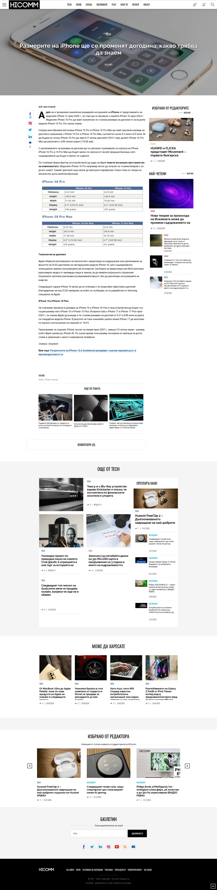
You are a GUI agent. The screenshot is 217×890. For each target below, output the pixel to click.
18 (30, 117)
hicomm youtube (117, 847)
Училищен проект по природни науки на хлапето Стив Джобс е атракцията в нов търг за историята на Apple (59, 562)
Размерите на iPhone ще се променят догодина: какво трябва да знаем (108, 49)
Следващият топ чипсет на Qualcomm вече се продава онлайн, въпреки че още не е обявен (60, 590)
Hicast (146, 4)
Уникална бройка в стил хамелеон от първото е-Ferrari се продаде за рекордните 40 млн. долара (89, 694)
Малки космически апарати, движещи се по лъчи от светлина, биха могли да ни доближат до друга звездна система (176, 243)
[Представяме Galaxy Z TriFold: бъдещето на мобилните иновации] (141, 560)
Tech (69, 4)
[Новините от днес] (194, 4)
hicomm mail (133, 847)
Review (135, 4)
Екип (78, 869)
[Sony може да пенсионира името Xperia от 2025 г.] (91, 408)
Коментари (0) (86, 445)
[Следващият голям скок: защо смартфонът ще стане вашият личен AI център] (141, 538)
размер (54, 379)
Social (89, 4)
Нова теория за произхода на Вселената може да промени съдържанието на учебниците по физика (170, 221)
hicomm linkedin (100, 847)
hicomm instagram (108, 847)
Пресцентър (120, 869)
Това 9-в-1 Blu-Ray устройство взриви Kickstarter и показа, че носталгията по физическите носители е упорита (107, 491)
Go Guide (148, 869)
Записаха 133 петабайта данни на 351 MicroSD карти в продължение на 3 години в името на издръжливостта (177, 284)
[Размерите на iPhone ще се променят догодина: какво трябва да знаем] (30, 124)
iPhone (47, 379)
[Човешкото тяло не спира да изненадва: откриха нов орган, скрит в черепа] (156, 261)
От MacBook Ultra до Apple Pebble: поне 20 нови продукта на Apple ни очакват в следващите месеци (55, 694)
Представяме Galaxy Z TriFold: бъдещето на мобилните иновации (162, 564)
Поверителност (135, 869)
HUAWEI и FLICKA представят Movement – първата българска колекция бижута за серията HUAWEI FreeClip (169, 155)
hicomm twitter (92, 847)
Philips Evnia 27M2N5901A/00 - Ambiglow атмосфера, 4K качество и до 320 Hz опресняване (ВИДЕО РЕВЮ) (158, 791)
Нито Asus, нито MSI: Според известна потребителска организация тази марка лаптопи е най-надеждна (125, 694)
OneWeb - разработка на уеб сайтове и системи (108, 883)
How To (124, 4)
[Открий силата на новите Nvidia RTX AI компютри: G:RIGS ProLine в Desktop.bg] (141, 605)
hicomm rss (125, 847)
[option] (171, 242)
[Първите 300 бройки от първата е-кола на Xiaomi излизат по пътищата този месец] (55, 407)
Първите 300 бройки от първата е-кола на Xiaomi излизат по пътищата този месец (55, 425)
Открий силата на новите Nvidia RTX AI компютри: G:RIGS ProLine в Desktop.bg (161, 609)
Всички (187, 112)
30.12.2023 (108, 64)
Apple (41, 379)
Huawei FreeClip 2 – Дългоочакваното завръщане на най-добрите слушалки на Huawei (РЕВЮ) (155, 521)
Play (114, 4)
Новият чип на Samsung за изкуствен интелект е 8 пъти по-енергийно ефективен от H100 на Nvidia (126, 425)
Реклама (109, 869)
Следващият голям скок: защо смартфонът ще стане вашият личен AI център (161, 541)
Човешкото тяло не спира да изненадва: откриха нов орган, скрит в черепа (178, 262)
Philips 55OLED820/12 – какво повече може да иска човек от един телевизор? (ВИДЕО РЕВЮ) (162, 588)
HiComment (102, 4)
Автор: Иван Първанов (47, 107)
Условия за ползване (93, 869)
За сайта (70, 869)
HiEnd (78, 4)
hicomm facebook (84, 847)
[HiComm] (24, 4)
